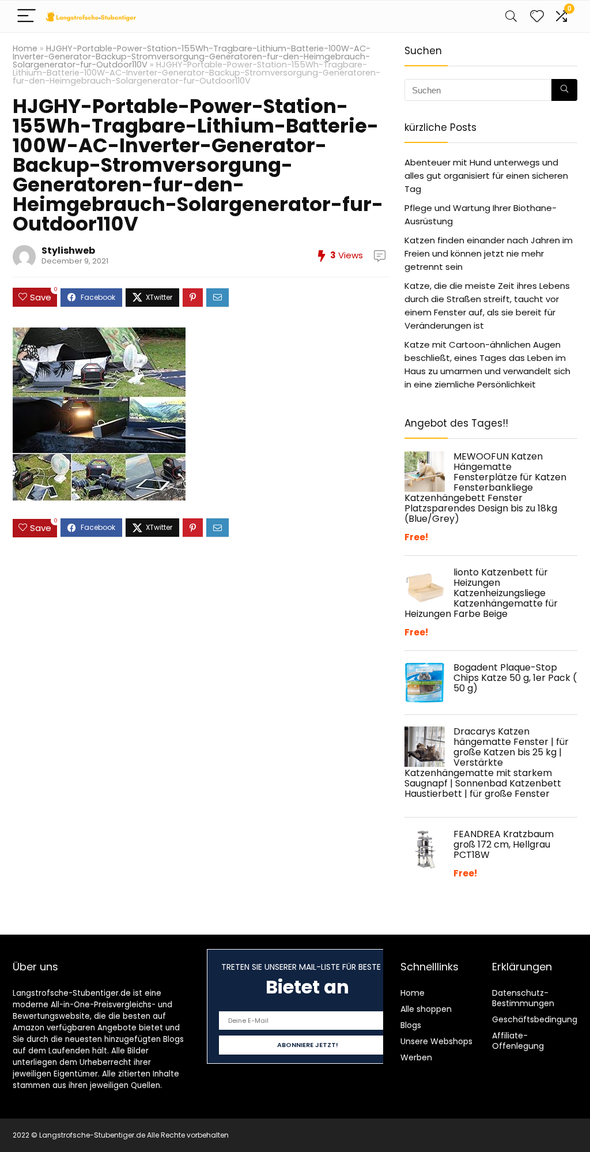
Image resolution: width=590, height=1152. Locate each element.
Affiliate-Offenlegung (518, 1041)
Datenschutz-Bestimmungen (523, 998)
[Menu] (26, 16)
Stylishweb (68, 250)
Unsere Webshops (436, 1041)
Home (25, 48)
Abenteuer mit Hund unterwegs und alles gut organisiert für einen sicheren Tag (486, 175)
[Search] (511, 16)
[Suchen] (564, 90)
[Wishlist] (537, 16)
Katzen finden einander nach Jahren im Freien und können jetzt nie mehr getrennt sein (488, 253)
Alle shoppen (426, 1009)
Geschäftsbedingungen (540, 1019)
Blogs (410, 1025)
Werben (416, 1057)
